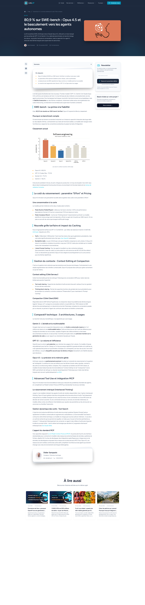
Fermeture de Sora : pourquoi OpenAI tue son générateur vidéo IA (37, 510)
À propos (100, 3)
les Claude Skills (47, 425)
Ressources (91, 3)
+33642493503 (59, 458)
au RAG (59, 372)
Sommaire (62, 64)
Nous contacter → (108, 105)
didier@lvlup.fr (48, 458)
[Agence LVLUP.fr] (25, 11)
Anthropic (36, 232)
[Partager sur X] (26, 64)
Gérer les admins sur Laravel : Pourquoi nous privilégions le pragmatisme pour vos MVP (108, 510)
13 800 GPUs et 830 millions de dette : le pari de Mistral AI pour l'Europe (61, 510)
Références (80, 3)
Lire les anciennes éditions (108, 84)
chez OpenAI (64, 238)
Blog (29, 11)
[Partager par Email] (26, 73)
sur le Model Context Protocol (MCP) (59, 434)
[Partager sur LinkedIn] (26, 68)
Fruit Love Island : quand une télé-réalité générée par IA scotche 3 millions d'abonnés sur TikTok (84, 510)
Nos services (69, 3)
